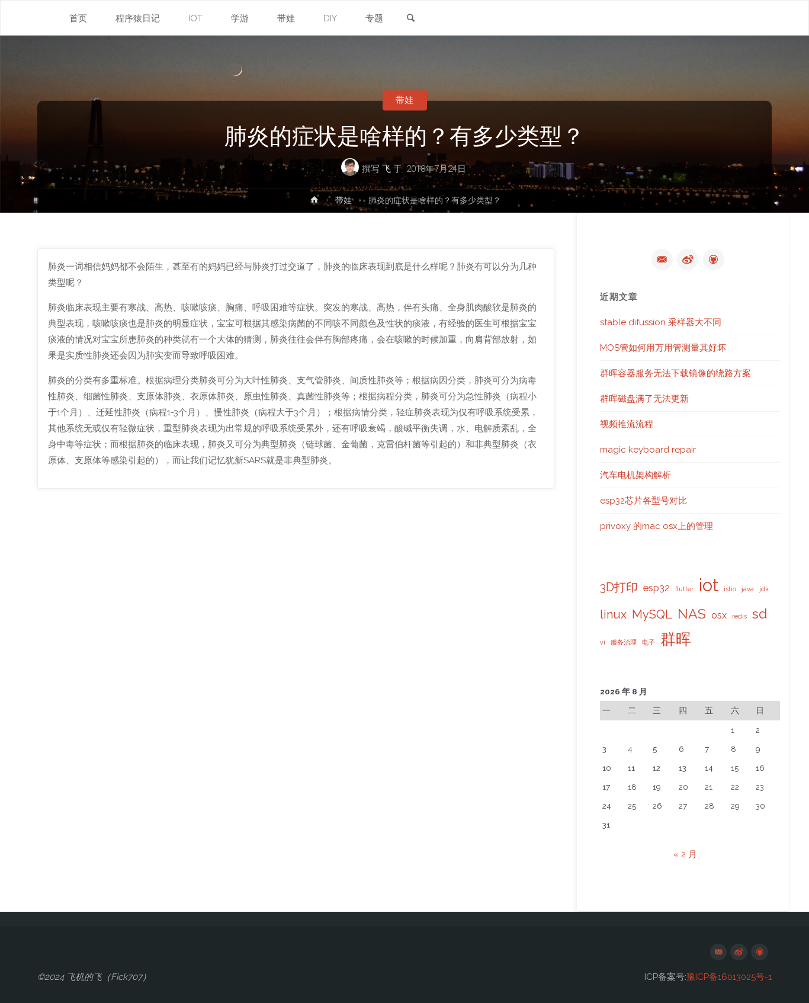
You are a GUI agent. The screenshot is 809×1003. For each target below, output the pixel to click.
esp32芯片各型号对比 (643, 500)
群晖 (675, 639)
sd (759, 613)
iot (708, 585)
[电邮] (662, 259)
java (747, 588)
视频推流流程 (626, 424)
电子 (648, 642)
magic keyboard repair (648, 449)
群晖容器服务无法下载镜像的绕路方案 (675, 373)
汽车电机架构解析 (635, 475)
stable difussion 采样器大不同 (660, 322)
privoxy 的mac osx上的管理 (656, 526)
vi (602, 642)
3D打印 (619, 587)
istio (730, 588)
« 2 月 (685, 854)
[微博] (687, 259)
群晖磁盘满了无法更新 (644, 398)
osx (719, 615)
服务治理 (624, 642)
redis (739, 616)
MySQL (652, 614)
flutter (684, 588)
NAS (692, 613)
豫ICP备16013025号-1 (729, 977)
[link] (410, 19)
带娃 (404, 100)
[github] (713, 259)
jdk (764, 588)
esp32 (656, 588)
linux (613, 614)
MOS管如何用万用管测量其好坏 (663, 347)
